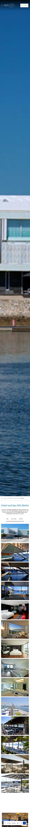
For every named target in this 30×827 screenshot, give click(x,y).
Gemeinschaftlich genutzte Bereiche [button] (15, 521)
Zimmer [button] (21, 518)
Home (4, 498)
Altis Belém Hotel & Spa (13, 498)
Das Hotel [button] (13, 518)
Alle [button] (7, 518)
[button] (24, 823)
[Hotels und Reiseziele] (2, 5)
